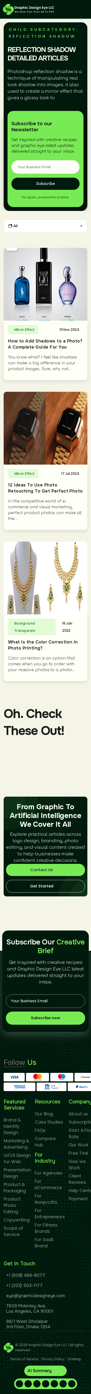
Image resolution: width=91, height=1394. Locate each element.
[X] (54, 1383)
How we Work (77, 1164)
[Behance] (71, 1383)
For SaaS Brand (44, 1242)
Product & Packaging (15, 1187)
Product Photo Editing (12, 1205)
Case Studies (49, 1122)
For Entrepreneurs (50, 1213)
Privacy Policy (53, 1359)
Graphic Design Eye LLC (47, 1345)
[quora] (45, 1383)
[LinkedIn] (28, 1383)
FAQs (40, 1130)
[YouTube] (63, 1383)
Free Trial (78, 1153)
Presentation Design (17, 1173)
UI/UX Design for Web (17, 1158)
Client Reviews (77, 1179)
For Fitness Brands (46, 1228)
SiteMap (74, 1359)
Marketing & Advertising (16, 1144)
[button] (45, 1371)
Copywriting (17, 1220)
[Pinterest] (37, 1383)
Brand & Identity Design (12, 1126)
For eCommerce (48, 1184)
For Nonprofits (46, 1199)
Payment (78, 1199)
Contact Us (41, 870)
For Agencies (48, 1173)
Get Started (41, 886)
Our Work (79, 1145)
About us (78, 1114)
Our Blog (44, 1114)
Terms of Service (24, 1359)
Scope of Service (13, 1231)
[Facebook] (19, 1383)
